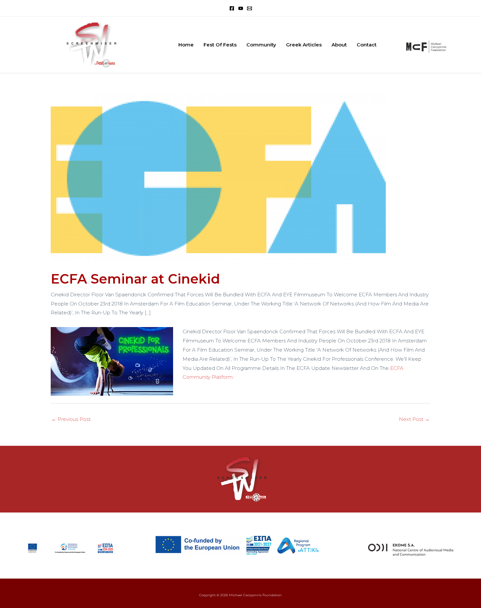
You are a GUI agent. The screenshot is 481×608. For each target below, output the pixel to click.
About (339, 45)
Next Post (414, 419)
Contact (367, 45)
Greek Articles (304, 45)
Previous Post (71, 419)
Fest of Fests (220, 45)
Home (186, 45)
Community (261, 45)
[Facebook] (231, 8)
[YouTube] (240, 8)
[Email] (249, 8)
